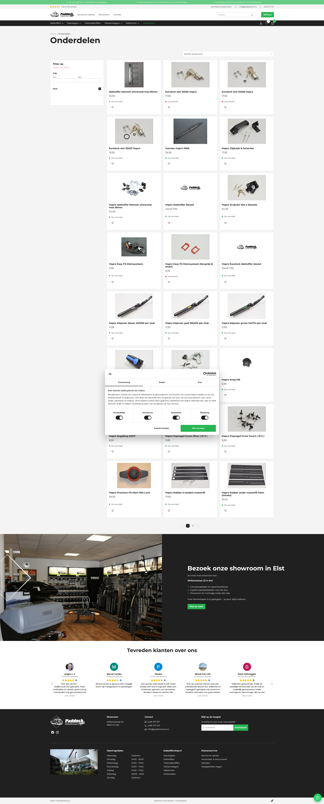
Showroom (104, 14)
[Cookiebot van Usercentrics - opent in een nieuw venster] (205, 374)
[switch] (147, 418)
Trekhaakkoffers (93, 23)
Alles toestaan (198, 428)
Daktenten (169, 770)
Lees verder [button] (118, 696)
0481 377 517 (269, 7)
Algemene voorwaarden (164, 801)
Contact (117, 14)
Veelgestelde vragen (211, 766)
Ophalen (205, 763)
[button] (272, 684)
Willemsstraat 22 (115, 723)
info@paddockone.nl (248, 7)
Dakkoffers (169, 759)
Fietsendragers (171, 766)
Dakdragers (169, 755)
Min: (54, 77)
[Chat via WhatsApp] (318, 798)
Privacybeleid (181, 801)
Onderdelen (149, 23)
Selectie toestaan (161, 428)
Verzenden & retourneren (221, 7)
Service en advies (86, 14)
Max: (80, 77)
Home (53, 34)
